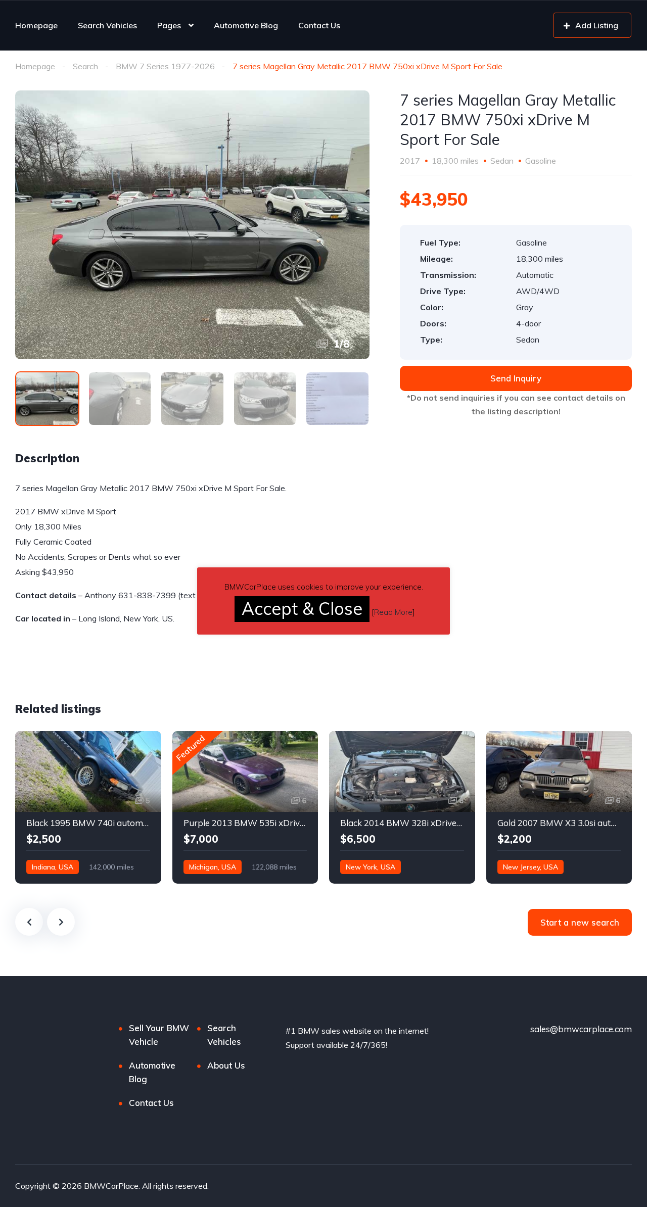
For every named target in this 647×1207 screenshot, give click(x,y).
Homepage (36, 25)
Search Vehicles (107, 25)
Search (85, 66)
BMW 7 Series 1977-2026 (165, 66)
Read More (393, 612)
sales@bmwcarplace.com (581, 1029)
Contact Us (319, 25)
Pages (169, 25)
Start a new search (579, 922)
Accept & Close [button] (302, 608)
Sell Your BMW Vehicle (159, 1035)
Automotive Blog (246, 25)
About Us (226, 1065)
